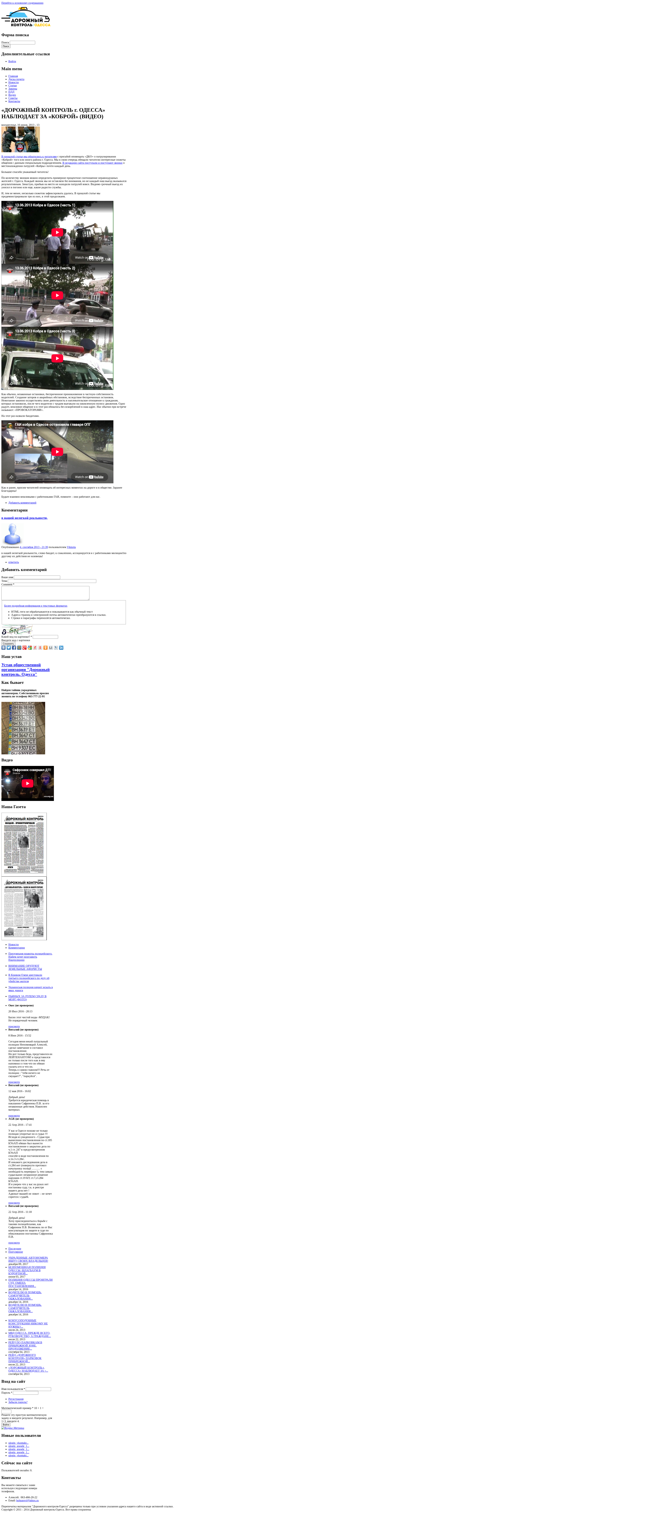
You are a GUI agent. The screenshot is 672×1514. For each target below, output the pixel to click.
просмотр (14, 1026)
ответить (13, 562)
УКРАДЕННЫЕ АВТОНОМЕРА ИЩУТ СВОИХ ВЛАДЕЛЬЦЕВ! (28, 1259)
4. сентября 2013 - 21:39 (34, 547)
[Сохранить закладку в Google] (30, 648)
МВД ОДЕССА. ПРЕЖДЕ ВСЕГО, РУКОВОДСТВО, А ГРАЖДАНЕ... (29, 1334)
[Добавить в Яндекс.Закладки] (40, 648)
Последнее (14, 1248)
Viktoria (71, 547)
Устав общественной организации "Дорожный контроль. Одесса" (25, 670)
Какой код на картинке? (16, 636)
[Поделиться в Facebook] (14, 648)
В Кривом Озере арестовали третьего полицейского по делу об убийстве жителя (28, 978)
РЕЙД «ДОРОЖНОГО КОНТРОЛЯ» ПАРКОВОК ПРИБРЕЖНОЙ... (24, 1358)
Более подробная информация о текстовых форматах (35, 605)
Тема (4, 580)
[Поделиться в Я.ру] (35, 648)
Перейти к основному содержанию (22, 2)
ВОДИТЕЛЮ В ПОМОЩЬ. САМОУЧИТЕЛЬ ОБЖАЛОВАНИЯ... (25, 1295)
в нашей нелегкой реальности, (24, 518)
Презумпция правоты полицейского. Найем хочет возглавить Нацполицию (30, 956)
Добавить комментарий (22, 502)
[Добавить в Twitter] (9, 648)
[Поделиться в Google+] (24, 648)
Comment (7, 584)
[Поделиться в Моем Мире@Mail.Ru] (19, 648)
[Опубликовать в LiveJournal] (56, 648)
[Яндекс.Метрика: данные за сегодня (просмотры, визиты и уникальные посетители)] (12, 1428)
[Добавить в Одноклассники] (45, 648)
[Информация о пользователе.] (12, 544)
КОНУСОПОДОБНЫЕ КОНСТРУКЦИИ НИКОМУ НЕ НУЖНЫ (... (28, 1323)
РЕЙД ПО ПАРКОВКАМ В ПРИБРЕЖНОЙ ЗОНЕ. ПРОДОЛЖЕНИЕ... (25, 1345)
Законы (12, 88)
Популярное (15, 1251)
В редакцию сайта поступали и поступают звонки (92, 162)
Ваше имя (7, 577)
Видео (12, 94)
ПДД (11, 91)
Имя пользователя (13, 1388)
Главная (13, 76)
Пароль (6, 1392)
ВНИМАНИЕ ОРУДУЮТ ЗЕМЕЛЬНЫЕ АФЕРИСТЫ (25, 967)
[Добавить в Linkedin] (61, 648)
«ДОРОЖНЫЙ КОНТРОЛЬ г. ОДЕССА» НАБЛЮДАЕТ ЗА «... (28, 1369)
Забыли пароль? (17, 1402)
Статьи (12, 85)
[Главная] (25, 28)
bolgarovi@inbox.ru (27, 1500)
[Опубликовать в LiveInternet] (51, 648)
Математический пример (17, 1408)
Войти (12, 61)
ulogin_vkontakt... (18, 1442)
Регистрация (15, 1398)
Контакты (14, 101)
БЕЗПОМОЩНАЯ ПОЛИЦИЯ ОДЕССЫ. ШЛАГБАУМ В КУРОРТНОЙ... (27, 1270)
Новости (13, 82)
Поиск (5, 42)
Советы (13, 98)
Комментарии (16, 947)
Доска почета (16, 79)
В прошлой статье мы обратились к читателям (29, 156)
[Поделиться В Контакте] (3, 648)
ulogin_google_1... (18, 1446)
